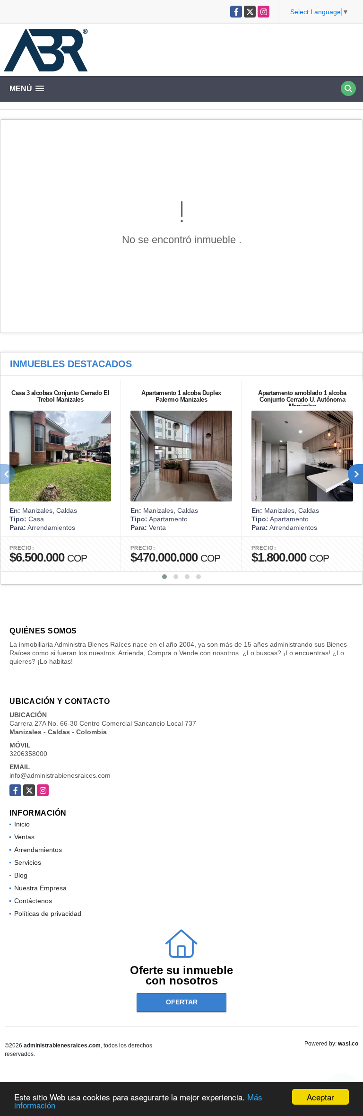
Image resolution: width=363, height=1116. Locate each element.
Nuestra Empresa (40, 888)
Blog (20, 875)
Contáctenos (33, 901)
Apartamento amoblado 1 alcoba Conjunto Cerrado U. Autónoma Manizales (302, 399)
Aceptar (320, 1097)
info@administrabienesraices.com (60, 775)
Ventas (24, 837)
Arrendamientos (38, 849)
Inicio (22, 824)
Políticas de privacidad (47, 913)
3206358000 (28, 753)
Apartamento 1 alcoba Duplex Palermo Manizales (181, 396)
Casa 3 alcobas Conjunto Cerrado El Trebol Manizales (60, 396)
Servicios (27, 862)
